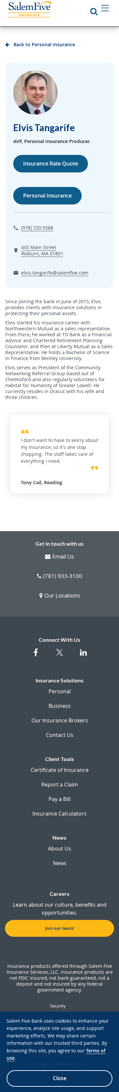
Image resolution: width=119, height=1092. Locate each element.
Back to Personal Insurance (44, 44)
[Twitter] (59, 656)
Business (60, 706)
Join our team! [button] (59, 928)
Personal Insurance (47, 195)
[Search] (94, 11)
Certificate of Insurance (60, 770)
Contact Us (59, 735)
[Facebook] (35, 655)
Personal (60, 691)
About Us (59, 848)
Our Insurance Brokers (59, 720)
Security (58, 1006)
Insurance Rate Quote (50, 163)
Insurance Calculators (59, 813)
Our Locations (62, 596)
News (59, 863)
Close (59, 1078)
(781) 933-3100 (62, 576)
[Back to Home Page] (29, 9)
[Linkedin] (83, 655)
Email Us (63, 557)
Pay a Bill (59, 799)
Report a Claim (59, 784)
